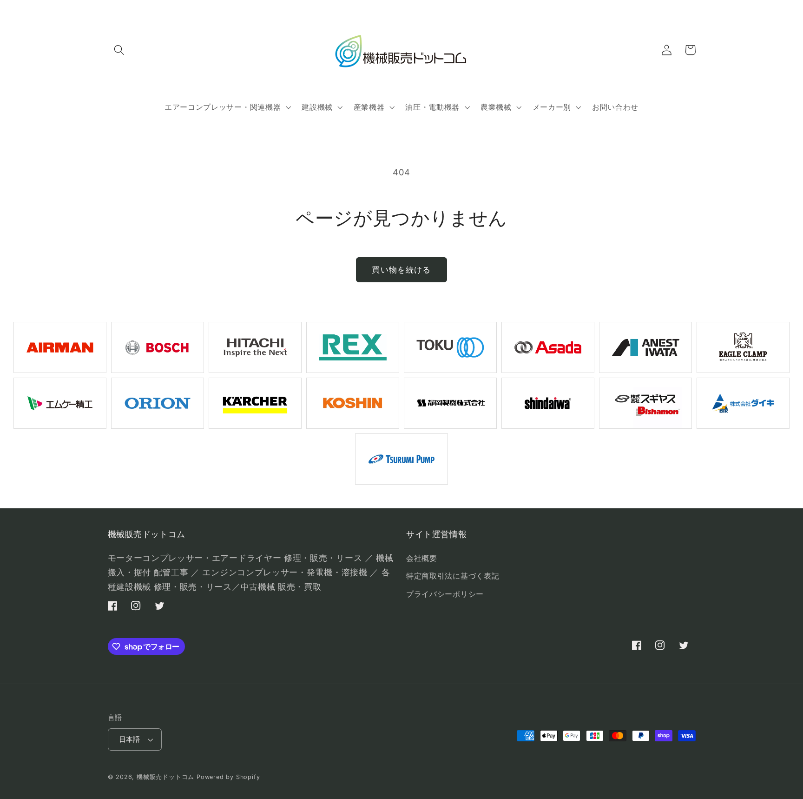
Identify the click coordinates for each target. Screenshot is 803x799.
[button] (120, 50)
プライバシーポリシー (445, 594)
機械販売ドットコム (165, 776)
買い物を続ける (401, 269)
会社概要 (421, 558)
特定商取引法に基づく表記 (452, 575)
